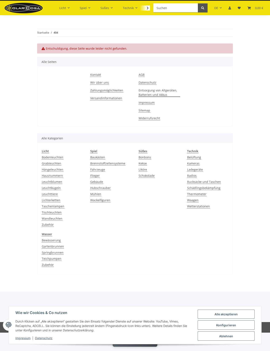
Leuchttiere (50, 194)
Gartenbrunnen (53, 246)
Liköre (143, 169)
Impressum (23, 338)
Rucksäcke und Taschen (204, 182)
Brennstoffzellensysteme (107, 163)
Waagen (192, 200)
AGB (141, 75)
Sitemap (144, 110)
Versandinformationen (106, 98)
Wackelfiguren (100, 200)
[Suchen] (203, 7)
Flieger (95, 176)
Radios (192, 176)
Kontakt (95, 75)
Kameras (193, 163)
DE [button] (216, 8)
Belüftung (194, 157)
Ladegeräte (195, 169)
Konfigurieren (226, 325)
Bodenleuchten (52, 157)
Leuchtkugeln (51, 188)
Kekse (143, 163)
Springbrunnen (52, 252)
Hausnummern (52, 176)
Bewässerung (51, 240)
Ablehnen (226, 336)
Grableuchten (51, 163)
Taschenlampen (53, 206)
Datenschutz (44, 338)
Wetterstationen (198, 206)
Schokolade (147, 176)
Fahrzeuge (97, 169)
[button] (229, 8)
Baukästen (97, 157)
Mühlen (95, 194)
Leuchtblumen (52, 182)
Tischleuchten (52, 212)
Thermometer (197, 194)
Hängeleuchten (52, 169)
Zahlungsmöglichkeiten (106, 90)
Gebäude (96, 182)
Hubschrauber (100, 188)
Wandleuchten (52, 218)
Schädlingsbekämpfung (203, 188)
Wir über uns (99, 82)
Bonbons (145, 157)
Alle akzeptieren (226, 314)
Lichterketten (51, 200)
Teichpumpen (51, 259)
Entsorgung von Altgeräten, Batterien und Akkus (158, 92)
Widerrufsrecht (149, 118)
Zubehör (48, 225)
